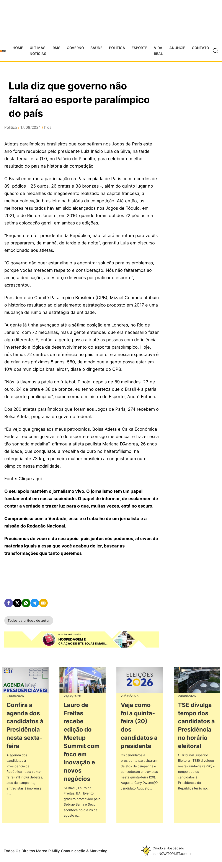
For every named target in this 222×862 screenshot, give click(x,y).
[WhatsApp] (26, 603)
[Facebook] (8, 603)
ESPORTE (139, 48)
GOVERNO (75, 48)
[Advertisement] (194, 195)
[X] (17, 603)
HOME (18, 48)
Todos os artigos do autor (29, 620)
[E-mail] (43, 603)
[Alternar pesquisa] (215, 50)
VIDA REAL (158, 51)
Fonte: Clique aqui (23, 478)
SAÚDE (96, 48)
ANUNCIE (177, 48)
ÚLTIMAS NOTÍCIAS (38, 51)
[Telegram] (34, 603)
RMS (56, 48)
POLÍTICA (117, 48)
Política (10, 127)
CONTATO (200, 48)
